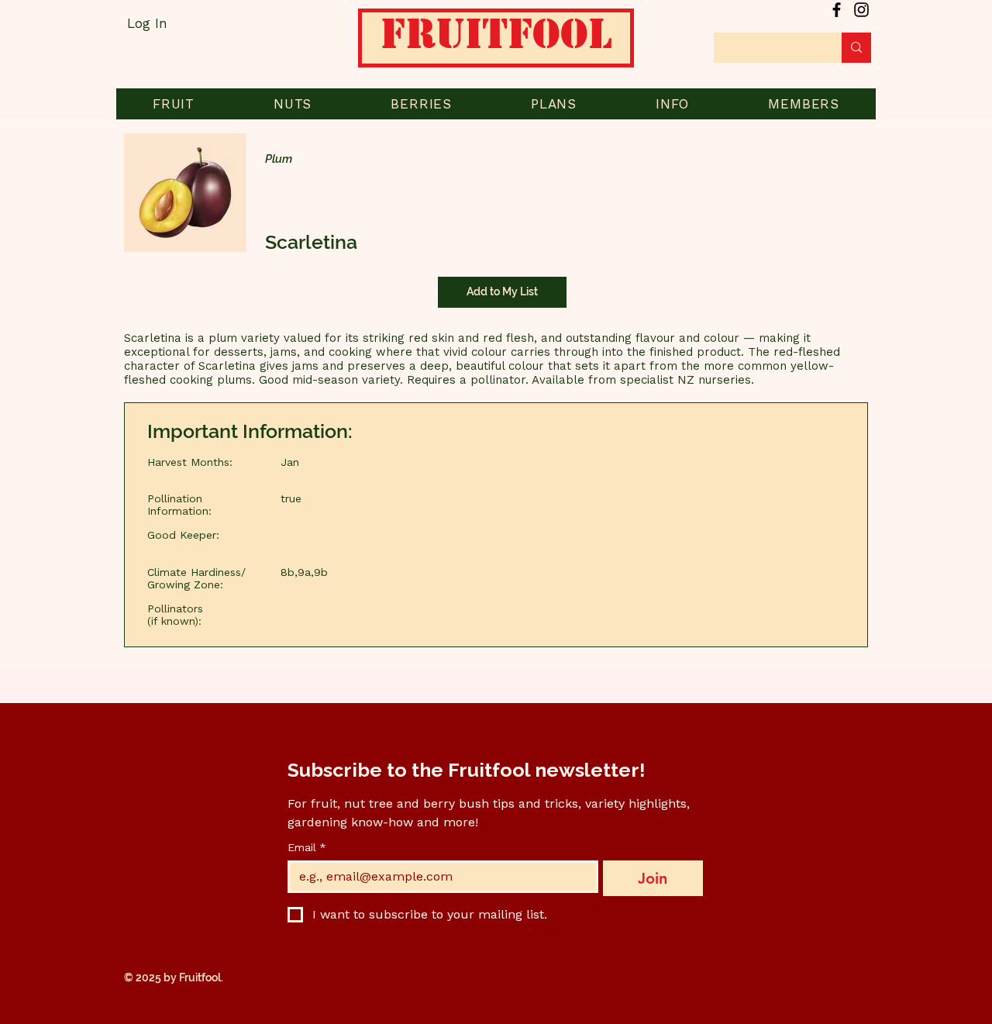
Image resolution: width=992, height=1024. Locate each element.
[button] (173, 103)
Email (307, 847)
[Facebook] (836, 9)
